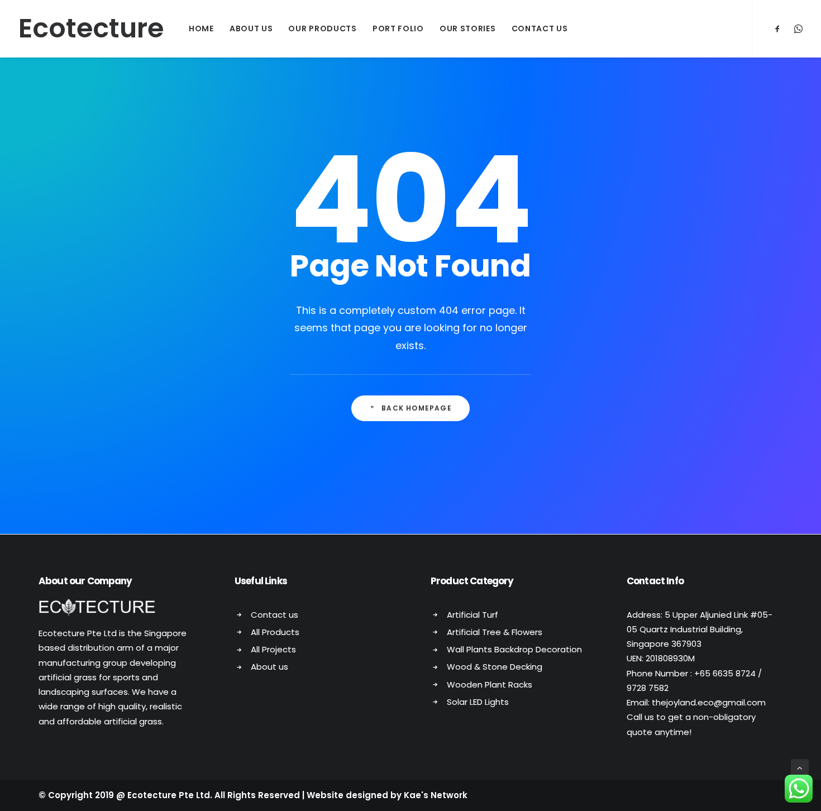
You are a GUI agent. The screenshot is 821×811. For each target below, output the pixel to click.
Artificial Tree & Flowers (494, 632)
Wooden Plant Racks (489, 684)
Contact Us (540, 28)
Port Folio (398, 28)
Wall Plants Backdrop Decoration (514, 649)
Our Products (322, 28)
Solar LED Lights (478, 702)
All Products (275, 632)
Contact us (274, 615)
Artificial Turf (472, 615)
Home (201, 28)
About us (269, 666)
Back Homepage (416, 408)
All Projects (273, 649)
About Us (251, 28)
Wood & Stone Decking (494, 666)
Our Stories (468, 28)
